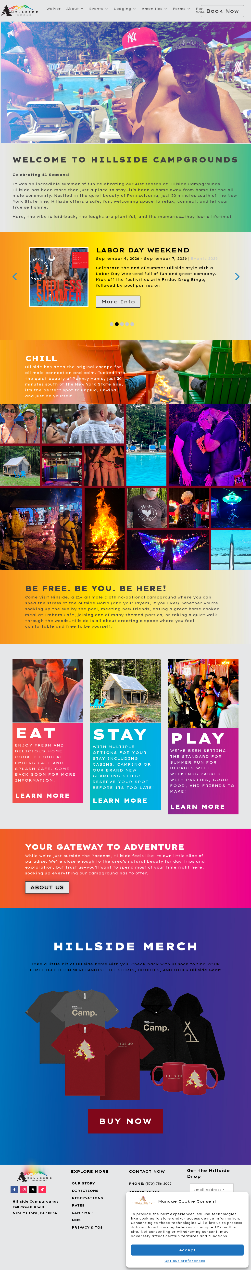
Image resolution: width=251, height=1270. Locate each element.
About (72, 9)
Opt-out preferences (184, 1261)
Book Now (222, 11)
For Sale (200, 10)
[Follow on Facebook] (14, 1196)
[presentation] (14, 279)
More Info (118, 308)
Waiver (53, 9)
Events (96, 9)
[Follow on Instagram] (23, 1196)
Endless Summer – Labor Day (155, 253)
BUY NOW (125, 1127)
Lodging (122, 9)
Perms (179, 9)
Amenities (152, 9)
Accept (187, 1250)
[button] (241, 1201)
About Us (47, 894)
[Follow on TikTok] (42, 1196)
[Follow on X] (33, 1196)
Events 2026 (156, 265)
